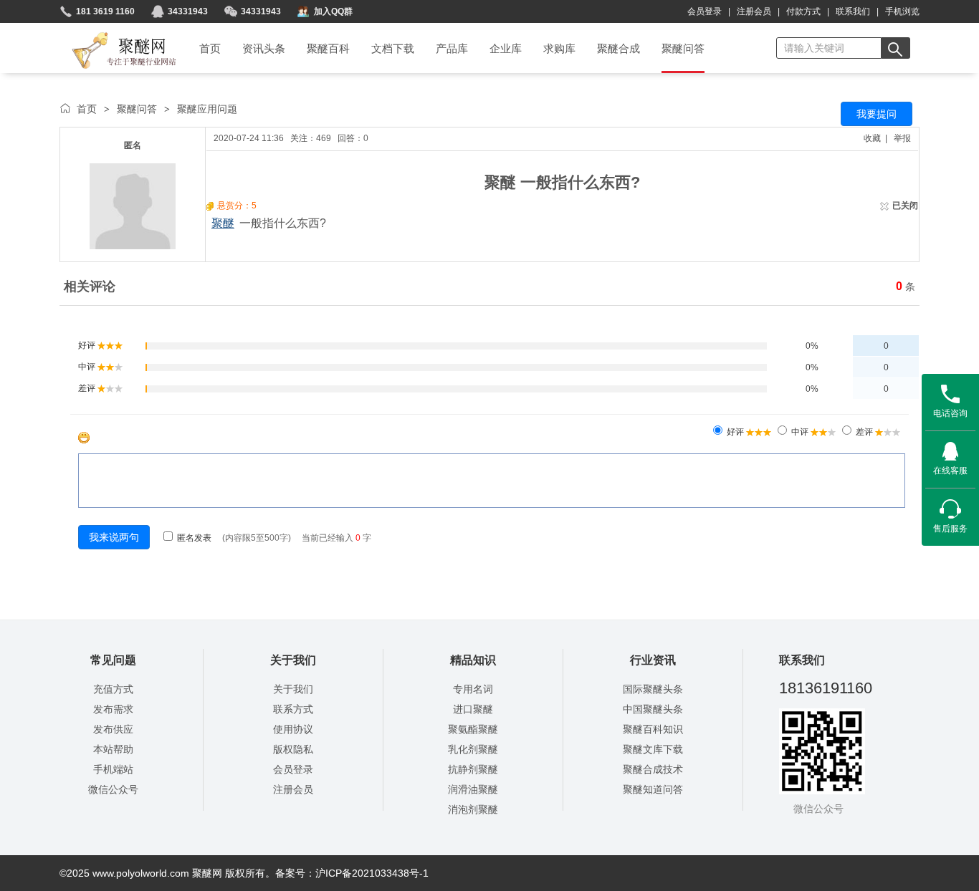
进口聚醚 (473, 709)
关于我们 (293, 689)
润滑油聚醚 (473, 789)
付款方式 (803, 11)
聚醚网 (112, 33)
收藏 (872, 138)
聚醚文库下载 (653, 749)
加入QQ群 (333, 11)
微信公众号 (113, 789)
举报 (902, 138)
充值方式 (113, 689)
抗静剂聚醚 (473, 769)
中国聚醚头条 (653, 709)
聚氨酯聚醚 (473, 729)
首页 (87, 109)
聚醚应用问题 (207, 109)
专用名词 (473, 689)
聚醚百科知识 (653, 729)
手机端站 (113, 769)
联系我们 (853, 11)
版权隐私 (293, 749)
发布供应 (113, 729)
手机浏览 (902, 11)
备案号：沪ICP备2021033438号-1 (352, 873)
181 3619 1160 (105, 11)
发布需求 (113, 709)
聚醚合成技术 (653, 769)
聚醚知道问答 (653, 789)
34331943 (188, 11)
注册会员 (754, 11)
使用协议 (293, 729)
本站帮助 (113, 749)
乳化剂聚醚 (473, 749)
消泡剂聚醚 (473, 809)
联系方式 (293, 709)
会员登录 (704, 11)
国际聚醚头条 (653, 689)
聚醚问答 (137, 109)
